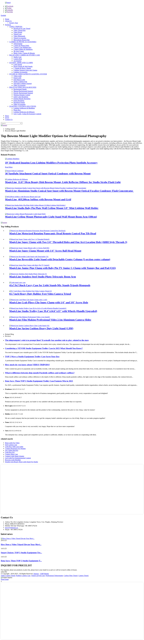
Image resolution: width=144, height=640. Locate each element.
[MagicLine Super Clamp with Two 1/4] (29, 239)
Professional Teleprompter (54, 575)
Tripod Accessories (19, 38)
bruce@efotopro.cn (11, 528)
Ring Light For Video (12, 443)
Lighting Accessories (20, 72)
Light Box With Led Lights (14, 447)
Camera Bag (17, 59)
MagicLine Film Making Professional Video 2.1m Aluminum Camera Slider (50, 319)
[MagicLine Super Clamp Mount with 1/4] (29, 248)
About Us (8, 21)
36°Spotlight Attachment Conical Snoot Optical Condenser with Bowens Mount (48, 173)
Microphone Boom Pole (21, 40)
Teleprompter (17, 44)
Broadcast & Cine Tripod (21, 28)
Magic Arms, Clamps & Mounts (24, 53)
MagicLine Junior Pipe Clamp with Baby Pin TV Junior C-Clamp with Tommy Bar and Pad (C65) (62, 268)
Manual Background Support (23, 91)
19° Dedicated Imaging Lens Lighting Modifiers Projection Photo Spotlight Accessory (51, 162)
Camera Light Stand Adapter (14, 456)
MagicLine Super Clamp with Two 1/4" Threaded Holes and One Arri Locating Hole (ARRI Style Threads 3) (68, 242)
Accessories (17, 61)
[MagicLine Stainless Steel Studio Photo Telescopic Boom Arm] (28, 274)
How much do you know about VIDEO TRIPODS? (27, 365)
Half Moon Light (19, 80)
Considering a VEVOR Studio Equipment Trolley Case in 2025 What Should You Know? (44, 348)
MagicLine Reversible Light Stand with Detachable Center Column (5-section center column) (59, 259)
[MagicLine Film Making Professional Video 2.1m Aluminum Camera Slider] (29, 317)
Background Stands (20, 89)
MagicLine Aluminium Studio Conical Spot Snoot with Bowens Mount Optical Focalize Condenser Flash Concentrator (69, 190)
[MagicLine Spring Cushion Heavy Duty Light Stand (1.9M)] (29, 325)
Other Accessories (19, 85)
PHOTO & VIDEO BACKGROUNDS (22, 87)
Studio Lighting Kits (20, 81)
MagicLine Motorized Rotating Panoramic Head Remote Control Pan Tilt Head (52, 233)
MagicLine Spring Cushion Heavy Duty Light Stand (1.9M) (41, 328)
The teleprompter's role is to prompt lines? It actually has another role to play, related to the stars (47, 340)
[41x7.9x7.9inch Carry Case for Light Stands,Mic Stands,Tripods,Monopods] (17, 282)
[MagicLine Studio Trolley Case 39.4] (37, 308)
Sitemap (36, 574)
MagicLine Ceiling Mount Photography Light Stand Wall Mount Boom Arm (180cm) (51, 216)
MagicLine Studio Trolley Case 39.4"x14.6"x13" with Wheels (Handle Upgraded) (53, 311)
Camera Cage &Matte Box (22, 47)
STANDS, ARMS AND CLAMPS (21, 63)
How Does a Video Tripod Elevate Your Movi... (21, 544)
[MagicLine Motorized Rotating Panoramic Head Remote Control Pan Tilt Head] (37, 231)
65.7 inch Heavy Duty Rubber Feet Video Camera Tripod (40, 293)
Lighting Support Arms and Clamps (25, 70)
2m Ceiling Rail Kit (11, 450)
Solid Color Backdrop (20, 97)
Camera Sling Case (11, 454)
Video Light (17, 76)
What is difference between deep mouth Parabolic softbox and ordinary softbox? (40, 373)
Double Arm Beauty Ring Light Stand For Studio (21, 462)
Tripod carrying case (38, 575)
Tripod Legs (17, 34)
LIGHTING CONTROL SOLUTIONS (22, 106)
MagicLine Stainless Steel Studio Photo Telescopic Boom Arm (42, 276)
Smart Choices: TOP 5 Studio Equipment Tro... (21, 553)
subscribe (4, 572)
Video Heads (17, 32)
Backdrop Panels (19, 102)
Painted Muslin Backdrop (21, 99)
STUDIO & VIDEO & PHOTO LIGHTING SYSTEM (28, 74)
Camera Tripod (83, 575)
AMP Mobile (44, 574)
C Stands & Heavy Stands (22, 68)
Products (8, 25)
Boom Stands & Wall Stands (22, 66)
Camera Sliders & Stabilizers (23, 49)
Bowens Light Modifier (13, 460)
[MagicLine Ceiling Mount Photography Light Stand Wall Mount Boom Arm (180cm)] (25, 214)
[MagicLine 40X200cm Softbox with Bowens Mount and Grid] (22, 197)
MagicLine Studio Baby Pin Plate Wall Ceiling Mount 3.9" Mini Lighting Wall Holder (51, 208)
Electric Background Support (23, 93)
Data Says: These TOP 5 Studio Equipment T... (21, 561)
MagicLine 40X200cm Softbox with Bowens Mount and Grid (38, 199)
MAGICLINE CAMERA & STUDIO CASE (24, 55)
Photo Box (17, 110)
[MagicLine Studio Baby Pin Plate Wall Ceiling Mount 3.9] (35, 205)
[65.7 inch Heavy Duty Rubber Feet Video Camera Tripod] (30, 291)
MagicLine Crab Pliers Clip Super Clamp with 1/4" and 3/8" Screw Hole (48, 302)
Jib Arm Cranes (18, 51)
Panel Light (17, 78)
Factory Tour (13, 23)
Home (7, 19)
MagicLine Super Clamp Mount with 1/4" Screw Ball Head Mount (45, 250)
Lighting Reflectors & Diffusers (24, 112)
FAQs (7, 118)
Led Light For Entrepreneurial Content (18, 458)
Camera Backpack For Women (15, 448)
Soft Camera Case (11, 445)
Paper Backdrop (18, 100)
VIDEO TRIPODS (15, 26)
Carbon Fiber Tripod (70, 575)
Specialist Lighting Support (22, 83)
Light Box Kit (9, 452)
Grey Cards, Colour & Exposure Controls (27, 114)
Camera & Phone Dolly (21, 45)
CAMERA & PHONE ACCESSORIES (22, 42)
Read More (9, 167)
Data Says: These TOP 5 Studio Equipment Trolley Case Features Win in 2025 (39, 381)
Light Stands (17, 64)
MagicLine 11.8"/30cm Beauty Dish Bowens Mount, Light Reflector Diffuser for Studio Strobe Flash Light (63, 182)
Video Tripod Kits (19, 30)
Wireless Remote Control (21, 95)
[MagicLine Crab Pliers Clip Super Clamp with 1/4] (28, 300)
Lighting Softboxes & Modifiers (24, 108)
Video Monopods (19, 36)
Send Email (5, 579)
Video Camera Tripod (8, 575)
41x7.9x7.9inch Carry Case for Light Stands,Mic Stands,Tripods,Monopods (49, 285)
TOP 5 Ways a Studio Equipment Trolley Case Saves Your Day (32, 356)
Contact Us (9, 119)
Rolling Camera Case (23, 575)
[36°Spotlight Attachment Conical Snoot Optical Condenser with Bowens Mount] (14, 171)
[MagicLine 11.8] (16, 179)
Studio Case (17, 57)
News (7, 116)
